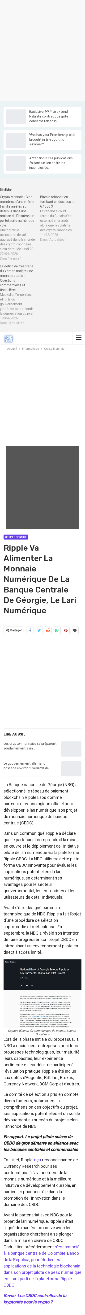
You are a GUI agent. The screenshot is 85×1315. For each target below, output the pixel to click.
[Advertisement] (42, 49)
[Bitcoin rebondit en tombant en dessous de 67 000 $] (60, 218)
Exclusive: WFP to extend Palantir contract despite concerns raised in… (48, 116)
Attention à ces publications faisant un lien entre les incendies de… (51, 163)
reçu (37, 1159)
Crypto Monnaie (15, 537)
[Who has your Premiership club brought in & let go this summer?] (16, 140)
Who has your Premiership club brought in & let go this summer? (52, 139)
